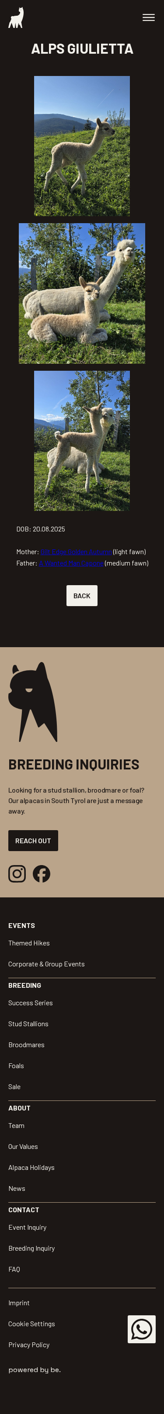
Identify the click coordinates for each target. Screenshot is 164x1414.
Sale (14, 1086)
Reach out (33, 840)
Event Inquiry (27, 1227)
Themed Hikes (29, 942)
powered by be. (34, 1369)
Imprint (19, 1302)
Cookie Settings (31, 1323)
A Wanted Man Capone (71, 563)
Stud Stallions (28, 1023)
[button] (149, 17)
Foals (16, 1065)
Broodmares (26, 1044)
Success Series (30, 1002)
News (16, 1188)
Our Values (23, 1146)
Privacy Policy (28, 1344)
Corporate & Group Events (46, 963)
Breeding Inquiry (31, 1248)
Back (82, 595)
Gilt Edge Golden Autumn (76, 551)
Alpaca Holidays (31, 1167)
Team (16, 1125)
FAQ (14, 1269)
